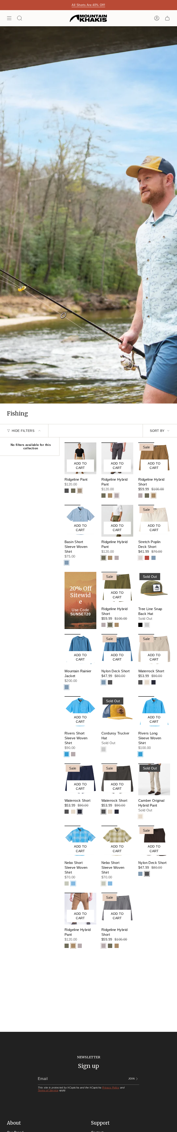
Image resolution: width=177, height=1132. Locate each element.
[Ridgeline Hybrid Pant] (117, 458)
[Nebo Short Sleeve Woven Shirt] (80, 841)
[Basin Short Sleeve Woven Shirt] (80, 521)
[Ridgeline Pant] (80, 458)
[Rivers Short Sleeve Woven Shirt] (80, 712)
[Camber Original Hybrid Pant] (154, 779)
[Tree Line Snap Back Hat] (154, 588)
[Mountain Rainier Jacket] (80, 650)
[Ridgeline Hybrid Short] (154, 458)
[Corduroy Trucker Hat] (117, 712)
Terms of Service (48, 1090)
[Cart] (167, 18)
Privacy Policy (110, 1087)
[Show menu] (9, 18)
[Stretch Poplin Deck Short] (154, 521)
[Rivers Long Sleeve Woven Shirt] (154, 712)
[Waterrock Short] (154, 650)
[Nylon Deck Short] (117, 650)
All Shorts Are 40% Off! (88, 5)
